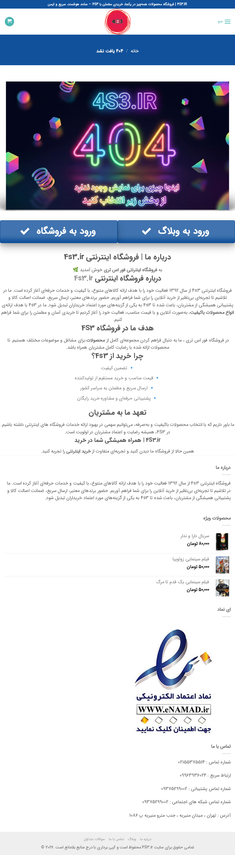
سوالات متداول (94, 839)
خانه (135, 51)
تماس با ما (116, 839)
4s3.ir (83, 278)
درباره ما (145, 839)
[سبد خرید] (9, 21)
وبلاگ (132, 839)
